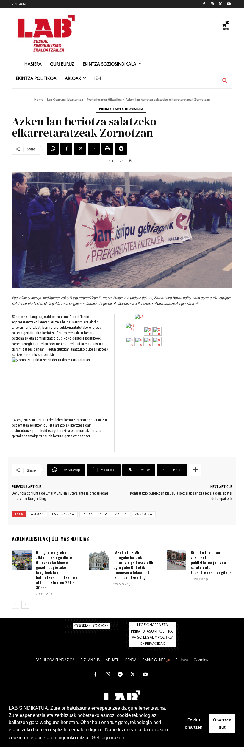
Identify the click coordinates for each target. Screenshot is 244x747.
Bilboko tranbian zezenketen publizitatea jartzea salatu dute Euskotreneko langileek (211, 562)
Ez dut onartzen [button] (194, 723)
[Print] (107, 149)
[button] (225, 81)
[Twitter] (220, 4)
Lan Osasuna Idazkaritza (65, 100)
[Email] (94, 149)
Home (38, 100)
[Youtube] (228, 4)
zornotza (143, 514)
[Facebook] (204, 4)
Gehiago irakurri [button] (109, 737)
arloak (37, 514)
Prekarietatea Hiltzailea (104, 100)
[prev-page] (15, 605)
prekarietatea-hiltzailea (105, 514)
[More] (195, 470)
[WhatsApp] (53, 149)
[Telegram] (121, 149)
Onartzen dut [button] (222, 723)
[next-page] (25, 605)
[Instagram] (212, 4)
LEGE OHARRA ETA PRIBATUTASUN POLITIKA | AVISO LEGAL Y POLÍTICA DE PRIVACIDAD (152, 634)
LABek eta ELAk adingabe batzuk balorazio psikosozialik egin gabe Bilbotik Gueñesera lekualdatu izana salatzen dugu (133, 564)
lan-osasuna (63, 514)
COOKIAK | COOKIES (91, 626)
